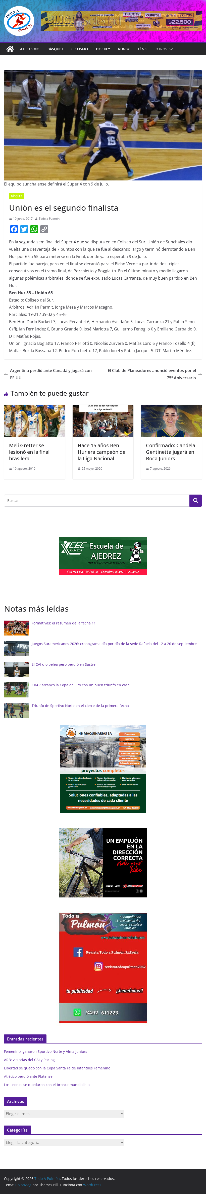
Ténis (142, 49)
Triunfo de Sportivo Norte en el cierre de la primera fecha (80, 705)
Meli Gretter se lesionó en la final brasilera (29, 452)
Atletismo (29, 49)
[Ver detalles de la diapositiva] (121, 21)
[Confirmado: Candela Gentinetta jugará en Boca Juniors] (171, 408)
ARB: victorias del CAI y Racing (29, 1059)
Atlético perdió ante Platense (28, 1076)
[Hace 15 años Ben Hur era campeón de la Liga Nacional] (103, 408)
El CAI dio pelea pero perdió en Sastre (63, 664)
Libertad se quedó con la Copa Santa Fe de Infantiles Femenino (57, 1068)
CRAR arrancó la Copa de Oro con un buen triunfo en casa (81, 685)
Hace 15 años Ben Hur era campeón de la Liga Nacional (101, 452)
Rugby (124, 49)
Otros (161, 49)
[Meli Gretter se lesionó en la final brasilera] (34, 408)
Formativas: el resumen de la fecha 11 (64, 623)
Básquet (55, 49)
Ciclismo (79, 49)
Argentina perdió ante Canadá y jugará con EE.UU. (51, 374)
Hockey (103, 49)
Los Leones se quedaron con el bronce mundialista (47, 1084)
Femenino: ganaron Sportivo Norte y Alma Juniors (45, 1051)
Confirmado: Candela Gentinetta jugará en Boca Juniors (170, 452)
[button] (170, 49)
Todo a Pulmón (49, 218)
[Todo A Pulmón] (10, 49)
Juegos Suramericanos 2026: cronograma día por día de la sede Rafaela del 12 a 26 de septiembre (114, 643)
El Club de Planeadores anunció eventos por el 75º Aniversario (152, 374)
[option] (103, 556)
